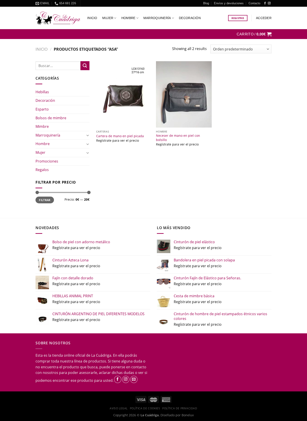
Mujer (107, 18)
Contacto (254, 3)
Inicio (92, 18)
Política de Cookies (145, 408)
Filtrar (45, 200)
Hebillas (42, 91)
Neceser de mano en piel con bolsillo (178, 138)
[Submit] (84, 65)
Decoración (190, 18)
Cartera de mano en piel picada (120, 136)
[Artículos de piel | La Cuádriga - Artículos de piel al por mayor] (58, 18)
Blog (206, 3)
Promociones (47, 161)
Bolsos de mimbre (51, 117)
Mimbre (42, 126)
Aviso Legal (119, 408)
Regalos (42, 169)
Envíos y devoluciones (229, 3)
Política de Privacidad (179, 408)
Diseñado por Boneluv (177, 415)
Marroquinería (157, 18)
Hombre (128, 18)
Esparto (42, 109)
